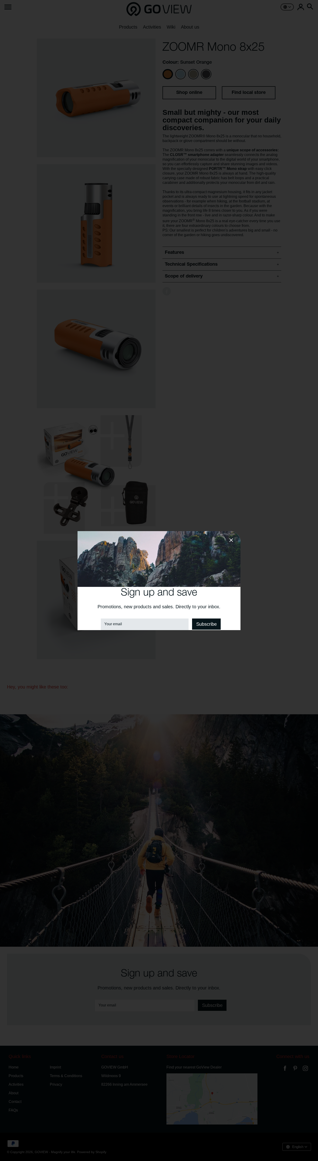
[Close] (231, 541)
